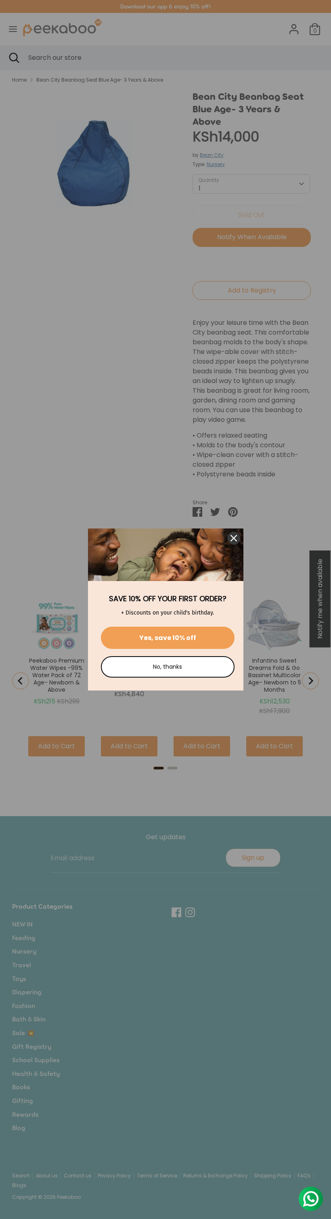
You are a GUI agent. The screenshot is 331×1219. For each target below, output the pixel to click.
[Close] (233, 538)
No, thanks (167, 667)
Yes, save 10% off (167, 637)
